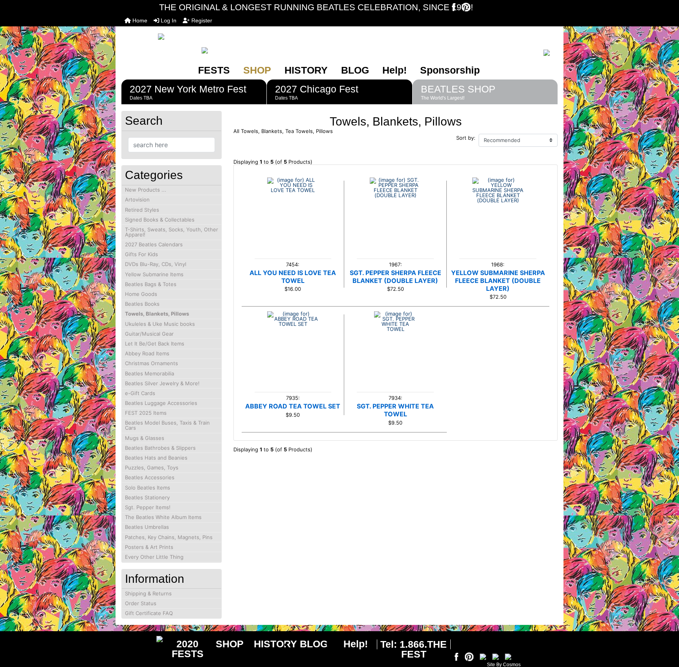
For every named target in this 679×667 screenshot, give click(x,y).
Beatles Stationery (147, 497)
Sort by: (465, 138)
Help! (394, 70)
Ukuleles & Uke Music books (160, 324)
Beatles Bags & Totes (150, 284)
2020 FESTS (188, 648)
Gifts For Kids (141, 254)
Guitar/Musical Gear (149, 334)
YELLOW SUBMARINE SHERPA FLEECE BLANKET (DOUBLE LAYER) (498, 280)
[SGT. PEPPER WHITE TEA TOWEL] (395, 336)
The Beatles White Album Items (163, 517)
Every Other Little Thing (154, 557)
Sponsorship (450, 70)
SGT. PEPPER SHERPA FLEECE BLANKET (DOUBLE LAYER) (395, 277)
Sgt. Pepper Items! (148, 507)
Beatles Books (142, 304)
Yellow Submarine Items (154, 274)
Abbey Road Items (147, 353)
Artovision (137, 199)
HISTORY (306, 70)
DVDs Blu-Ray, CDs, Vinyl (155, 264)
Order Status (140, 603)
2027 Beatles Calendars (154, 244)
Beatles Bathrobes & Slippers (160, 448)
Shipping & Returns (148, 593)
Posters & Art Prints (149, 547)
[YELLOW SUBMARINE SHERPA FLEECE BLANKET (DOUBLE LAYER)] (498, 203)
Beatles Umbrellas (147, 527)
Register (201, 20)
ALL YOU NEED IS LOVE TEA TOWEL (293, 277)
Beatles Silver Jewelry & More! (162, 383)
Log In (167, 20)
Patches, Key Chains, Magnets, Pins (169, 537)
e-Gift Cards (140, 393)
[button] (664, 628)
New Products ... (145, 190)
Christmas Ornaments (151, 363)
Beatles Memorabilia (149, 373)
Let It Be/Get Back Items (154, 343)
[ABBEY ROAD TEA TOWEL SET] (293, 336)
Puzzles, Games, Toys (151, 467)
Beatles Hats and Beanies (156, 458)
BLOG (355, 70)
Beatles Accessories (149, 477)
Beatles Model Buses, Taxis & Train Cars (167, 425)
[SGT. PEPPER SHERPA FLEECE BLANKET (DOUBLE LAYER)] (395, 203)
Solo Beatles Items (147, 487)
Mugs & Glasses (144, 438)
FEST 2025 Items (146, 413)
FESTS (214, 70)
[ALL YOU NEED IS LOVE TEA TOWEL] (293, 203)
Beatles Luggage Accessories (161, 403)
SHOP (257, 70)
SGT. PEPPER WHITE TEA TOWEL (395, 410)
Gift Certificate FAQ (149, 613)
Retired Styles (142, 210)
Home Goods (141, 294)
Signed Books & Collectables (160, 219)
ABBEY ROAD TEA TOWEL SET (292, 406)
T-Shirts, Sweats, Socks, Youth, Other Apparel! (171, 232)
